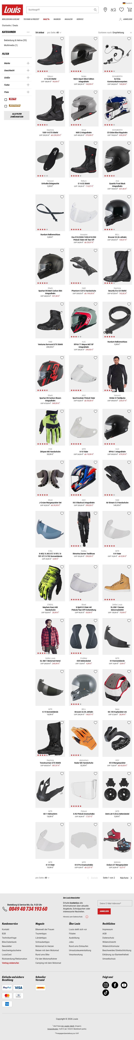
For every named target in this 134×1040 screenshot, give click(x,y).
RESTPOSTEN (15, 105)
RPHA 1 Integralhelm (117, 452)
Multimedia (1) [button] (11, 45)
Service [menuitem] (80, 19)
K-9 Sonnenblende (117, 661)
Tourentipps (40, 933)
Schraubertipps (42, 942)
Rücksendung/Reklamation (14, 959)
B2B (4, 933)
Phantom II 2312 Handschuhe (84, 291)
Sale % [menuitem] (46, 19)
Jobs (71, 942)
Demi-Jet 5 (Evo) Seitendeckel (117, 814)
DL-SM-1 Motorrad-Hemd (50, 661)
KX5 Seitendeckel (84, 661)
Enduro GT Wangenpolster (117, 865)
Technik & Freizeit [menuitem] (31, 19)
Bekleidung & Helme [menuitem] (10, 19)
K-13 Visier (50, 865)
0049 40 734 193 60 (28, 909)
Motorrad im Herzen (44, 946)
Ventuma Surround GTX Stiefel (50, 344)
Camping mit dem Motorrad (48, 963)
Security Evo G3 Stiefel (117, 291)
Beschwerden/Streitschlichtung (116, 950)
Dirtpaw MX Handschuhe (50, 452)
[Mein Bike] (113, 10)
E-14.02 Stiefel (84, 183)
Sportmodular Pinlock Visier (84, 398)
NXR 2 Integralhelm (84, 132)
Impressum (107, 929)
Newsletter (7, 946)
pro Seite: (51, 32)
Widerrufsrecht (109, 942)
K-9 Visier (117, 554)
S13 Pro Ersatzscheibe (84, 865)
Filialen (72, 933)
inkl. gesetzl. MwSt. (67, 1026)
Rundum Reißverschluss (50, 234)
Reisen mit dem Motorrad (47, 950)
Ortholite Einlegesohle (50, 183)
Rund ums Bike (42, 954)
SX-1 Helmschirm (50, 814)
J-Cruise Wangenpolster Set (50, 503)
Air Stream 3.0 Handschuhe (117, 503)
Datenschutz (108, 938)
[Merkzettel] (121, 10)
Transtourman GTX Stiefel (50, 763)
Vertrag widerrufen (10, 963)
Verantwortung (76, 954)
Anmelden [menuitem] (127, 19)
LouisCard (6, 954)
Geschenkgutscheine (11, 950)
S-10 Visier (84, 452)
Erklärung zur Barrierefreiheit (115, 954)
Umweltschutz (109, 959)
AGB (104, 933)
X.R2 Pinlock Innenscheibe (83, 814)
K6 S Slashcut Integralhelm (84, 503)
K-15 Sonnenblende (50, 712)
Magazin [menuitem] (68, 19)
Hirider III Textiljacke (117, 398)
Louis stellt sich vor (78, 929)
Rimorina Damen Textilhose (84, 554)
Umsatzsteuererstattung (80, 950)
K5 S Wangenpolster (117, 763)
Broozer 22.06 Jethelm (117, 237)
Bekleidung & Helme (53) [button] (15, 40)
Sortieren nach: (105, 32)
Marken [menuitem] (57, 19)
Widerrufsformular (110, 946)
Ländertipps (40, 938)
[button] (127, 3)
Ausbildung (74, 938)
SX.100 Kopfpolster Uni (117, 712)
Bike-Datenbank (9, 942)
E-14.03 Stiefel (50, 79)
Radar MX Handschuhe (83, 763)
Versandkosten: (52, 1029)
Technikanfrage (9, 938)
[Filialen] (105, 10)
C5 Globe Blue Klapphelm (117, 132)
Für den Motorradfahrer (46, 959)
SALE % (13, 99)
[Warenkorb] (129, 10)
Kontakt (5, 929)
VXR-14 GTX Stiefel (50, 132)
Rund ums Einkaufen (78, 946)
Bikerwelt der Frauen (44, 929)
